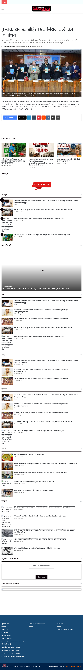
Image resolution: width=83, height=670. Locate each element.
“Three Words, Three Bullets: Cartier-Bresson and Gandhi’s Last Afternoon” (40, 516)
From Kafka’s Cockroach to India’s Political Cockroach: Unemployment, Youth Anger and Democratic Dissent (41, 162)
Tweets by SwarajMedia (65, 629)
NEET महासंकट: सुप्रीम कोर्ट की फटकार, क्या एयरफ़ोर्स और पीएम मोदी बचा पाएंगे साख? (40, 539)
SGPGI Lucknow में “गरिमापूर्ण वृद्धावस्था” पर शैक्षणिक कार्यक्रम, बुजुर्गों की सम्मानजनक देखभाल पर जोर (45, 464)
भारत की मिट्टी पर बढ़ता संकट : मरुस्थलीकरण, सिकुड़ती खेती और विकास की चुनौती (39, 218)
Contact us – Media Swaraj (11, 653)
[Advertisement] (41, 19)
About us (5, 629)
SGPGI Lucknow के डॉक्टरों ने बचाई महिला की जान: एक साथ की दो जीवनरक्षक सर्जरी (40, 472)
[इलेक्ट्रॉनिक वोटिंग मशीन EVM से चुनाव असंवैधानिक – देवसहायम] (7, 484)
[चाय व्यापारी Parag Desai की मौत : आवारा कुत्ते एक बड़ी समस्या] (7, 493)
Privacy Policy (6, 636)
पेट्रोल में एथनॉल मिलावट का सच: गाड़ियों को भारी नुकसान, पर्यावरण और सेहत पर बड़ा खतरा (13, 161)
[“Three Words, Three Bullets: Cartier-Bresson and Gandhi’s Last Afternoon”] (7, 521)
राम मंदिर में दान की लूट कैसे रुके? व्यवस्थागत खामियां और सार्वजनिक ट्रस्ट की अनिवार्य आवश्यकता (44, 507)
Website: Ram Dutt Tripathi (11, 647)
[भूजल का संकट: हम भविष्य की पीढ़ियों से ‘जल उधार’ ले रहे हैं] (69, 150)
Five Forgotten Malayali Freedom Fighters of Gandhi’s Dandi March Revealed (41, 319)
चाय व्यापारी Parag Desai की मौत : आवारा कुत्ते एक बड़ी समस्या (33, 490)
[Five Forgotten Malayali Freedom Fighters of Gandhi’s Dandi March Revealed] (7, 321)
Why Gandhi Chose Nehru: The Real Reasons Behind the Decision (37, 548)
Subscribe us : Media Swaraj (11, 650)
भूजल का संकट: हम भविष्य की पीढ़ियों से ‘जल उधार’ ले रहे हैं (68, 160)
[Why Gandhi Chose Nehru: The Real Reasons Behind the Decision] (7, 551)
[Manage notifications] (4, 665)
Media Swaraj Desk (9, 46)
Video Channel (7, 639)
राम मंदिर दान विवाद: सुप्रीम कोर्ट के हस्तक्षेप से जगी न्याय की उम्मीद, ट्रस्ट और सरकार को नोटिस (43, 210)
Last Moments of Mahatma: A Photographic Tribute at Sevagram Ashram (36, 288)
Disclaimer (5, 632)
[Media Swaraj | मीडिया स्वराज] (41, 8)
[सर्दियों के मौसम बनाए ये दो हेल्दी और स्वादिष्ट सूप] (7, 457)
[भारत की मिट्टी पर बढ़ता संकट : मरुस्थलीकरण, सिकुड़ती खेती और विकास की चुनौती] (7, 224)
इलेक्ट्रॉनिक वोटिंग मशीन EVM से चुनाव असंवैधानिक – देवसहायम (34, 481)
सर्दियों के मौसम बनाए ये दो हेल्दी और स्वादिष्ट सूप (29, 455)
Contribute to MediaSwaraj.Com (13, 656)
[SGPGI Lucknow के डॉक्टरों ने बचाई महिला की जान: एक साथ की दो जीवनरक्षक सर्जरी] (7, 475)
